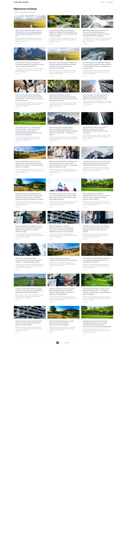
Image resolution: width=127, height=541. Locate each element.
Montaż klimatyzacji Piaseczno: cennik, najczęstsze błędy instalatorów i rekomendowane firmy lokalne (61, 323)
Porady (102, 2)
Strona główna (109, 2)
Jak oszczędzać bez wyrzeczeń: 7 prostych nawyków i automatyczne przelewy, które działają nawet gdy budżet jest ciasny (97, 163)
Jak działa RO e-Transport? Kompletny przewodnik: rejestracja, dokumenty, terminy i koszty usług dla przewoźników (29, 64)
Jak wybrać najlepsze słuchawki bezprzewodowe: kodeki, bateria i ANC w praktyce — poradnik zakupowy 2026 (28, 260)
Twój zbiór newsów (21, 2)
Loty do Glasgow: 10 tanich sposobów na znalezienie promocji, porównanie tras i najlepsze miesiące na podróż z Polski (96, 96)
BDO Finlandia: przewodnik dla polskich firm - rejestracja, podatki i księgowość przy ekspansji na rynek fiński (97, 260)
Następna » (67, 342)
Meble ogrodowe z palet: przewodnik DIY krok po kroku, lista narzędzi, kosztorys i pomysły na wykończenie (28, 323)
